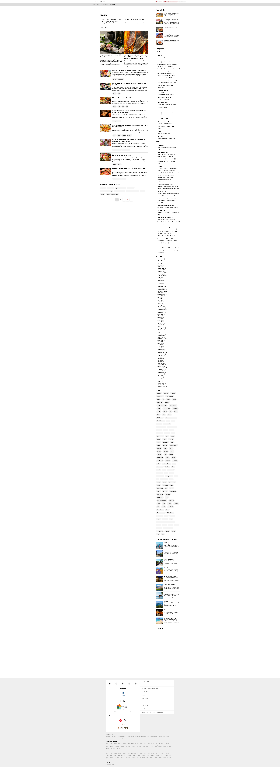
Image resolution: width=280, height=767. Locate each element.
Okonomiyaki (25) (173, 62)
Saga (156, 746)
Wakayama (161, 743)
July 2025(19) (161, 279)
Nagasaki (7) (161, 252)
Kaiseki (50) (160, 62)
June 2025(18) (161, 280)
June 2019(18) (161, 358)
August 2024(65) (161, 295)
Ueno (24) (160, 175)
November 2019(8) (162, 354)
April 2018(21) (161, 380)
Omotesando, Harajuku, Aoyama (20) (166, 184)
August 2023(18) (161, 314)
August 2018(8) (161, 374)
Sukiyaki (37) (167, 71)
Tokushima (134, 746)
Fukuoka (151, 746)
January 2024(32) (162, 306)
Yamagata (123, 745)
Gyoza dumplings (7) (169, 109)
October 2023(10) (162, 311)
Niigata (134, 745)
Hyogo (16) (173, 161)
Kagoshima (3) (165, 250)
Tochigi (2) (168, 200)
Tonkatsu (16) (169, 68)
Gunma (119, 743)
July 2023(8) (160, 315)
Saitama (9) (165, 198)
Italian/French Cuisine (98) (164, 97)
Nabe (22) (166, 62)
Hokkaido (167, 743)
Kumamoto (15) (175, 247)
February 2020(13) (162, 349)
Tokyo (107, 743)
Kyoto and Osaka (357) (163, 152)
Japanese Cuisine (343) (163, 73)
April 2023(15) (161, 320)
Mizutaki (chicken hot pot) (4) (165, 80)
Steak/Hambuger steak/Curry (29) (166, 94)
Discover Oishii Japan (105, 4)
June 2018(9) (161, 377)
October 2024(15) (162, 292)
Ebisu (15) (160, 173)
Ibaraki (111, 743)
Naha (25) (167, 207)
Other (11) (160, 136)
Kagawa (139, 746)
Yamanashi (152, 745)
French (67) (160, 99)
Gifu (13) (172, 233)
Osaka (149, 743)
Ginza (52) (166, 168)
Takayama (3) (167, 229)
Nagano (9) (160, 229)
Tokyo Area (108, 736)
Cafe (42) (166, 118)
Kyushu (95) (160, 246)
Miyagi (115, 745)
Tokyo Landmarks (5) (174, 173)
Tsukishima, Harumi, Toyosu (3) (171, 188)
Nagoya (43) (160, 231)
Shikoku (107, 738)
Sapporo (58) (161, 212)
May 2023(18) (161, 318)
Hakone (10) (176, 193)
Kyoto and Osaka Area (122, 736)
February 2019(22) (162, 364)
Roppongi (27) (173, 168)
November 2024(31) (162, 291)
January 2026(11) (162, 269)
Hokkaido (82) (168, 212)
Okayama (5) (166, 243)
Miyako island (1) (174, 207)
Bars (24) (160, 55)
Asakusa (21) (174, 170)
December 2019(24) (162, 352)
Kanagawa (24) (161, 200)
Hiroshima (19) (161, 240)
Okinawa (118, 748)
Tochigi (115, 743)
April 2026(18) (161, 265)
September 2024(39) (162, 294)
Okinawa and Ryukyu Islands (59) (166, 205)
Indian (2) (160, 123)
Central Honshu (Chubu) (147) (165, 227)
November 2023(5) (162, 309)
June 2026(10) (161, 262)
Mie (137, 743)
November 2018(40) (162, 369)
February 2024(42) (162, 305)
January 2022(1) (161, 329)
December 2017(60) (162, 386)
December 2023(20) (162, 308)
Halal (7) (160, 128)
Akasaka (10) (175, 186)
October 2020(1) (161, 337)
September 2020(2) (162, 338)
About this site (159, 1)
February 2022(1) (162, 328)
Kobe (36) (172, 154)
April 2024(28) (161, 302)
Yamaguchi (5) (169, 240)
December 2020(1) (162, 335)
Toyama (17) (166, 233)
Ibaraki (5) (173, 200)
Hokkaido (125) (161, 210)
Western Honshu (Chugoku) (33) (166, 238)
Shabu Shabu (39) (162, 64)
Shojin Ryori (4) (161, 68)
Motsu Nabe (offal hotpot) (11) (165, 77)
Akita (119, 745)
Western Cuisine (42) (163, 90)
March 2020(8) (161, 348)
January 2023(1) (161, 323)
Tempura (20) (161, 66)
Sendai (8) (160, 219)
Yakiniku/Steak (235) (163, 102)
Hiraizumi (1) (166, 219)
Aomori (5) (172, 219)
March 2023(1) (161, 321)
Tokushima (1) (161, 147)
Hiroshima (122, 746)
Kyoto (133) (167, 154)
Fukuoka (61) (161, 247)
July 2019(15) (161, 357)
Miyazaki (107, 748)
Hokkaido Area (131, 736)
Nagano (157, 745)
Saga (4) (178, 250)
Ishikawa (143, 745)
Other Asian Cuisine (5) (163, 121)
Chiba (129, 743)
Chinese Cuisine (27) (163, 107)
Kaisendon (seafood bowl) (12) (165, 82)
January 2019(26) (162, 366)
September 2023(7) (162, 312)
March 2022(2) (161, 326)
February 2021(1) (162, 334)
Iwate (111, 745)
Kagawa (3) (168, 147)
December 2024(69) (162, 289)
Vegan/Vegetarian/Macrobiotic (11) (166, 138)
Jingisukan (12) (168, 104)
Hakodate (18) (175, 212)
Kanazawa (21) (174, 229)
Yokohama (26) (169, 193)
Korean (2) (169, 123)
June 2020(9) (161, 343)
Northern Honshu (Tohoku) (140, 736)
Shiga (141, 743)
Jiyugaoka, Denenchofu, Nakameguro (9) (167, 177)
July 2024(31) (161, 297)
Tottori (107, 746)
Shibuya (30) (160, 170)
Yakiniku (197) (161, 104)
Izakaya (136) (161, 87)
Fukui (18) (160, 233)
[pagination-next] (131, 199)
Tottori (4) (160, 243)
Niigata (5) (172, 235)
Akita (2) (178, 221)
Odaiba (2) (160, 188)
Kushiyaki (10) (176, 68)
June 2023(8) (161, 317)
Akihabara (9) (166, 175)
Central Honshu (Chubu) (152, 736)
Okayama (117, 746)
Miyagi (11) (167, 221)
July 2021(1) (160, 331)
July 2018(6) (160, 375)
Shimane (111, 746)
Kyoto (145, 743)
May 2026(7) (160, 263)
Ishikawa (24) (161, 235)
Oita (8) (159, 250)
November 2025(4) (162, 272)
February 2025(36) (162, 286)
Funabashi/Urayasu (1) (163, 195)
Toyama (138, 745)
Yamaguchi (128, 746)
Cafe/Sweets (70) (162, 117)
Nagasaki (160, 746)
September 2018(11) (162, 372)
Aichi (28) (167, 235)
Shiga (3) (160, 163)
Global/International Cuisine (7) (166, 126)
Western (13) (161, 92)
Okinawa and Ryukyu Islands (120, 738)
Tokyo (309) (160, 168)
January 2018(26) (162, 384)
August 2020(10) (161, 340)
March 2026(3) (161, 266)
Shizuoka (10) (172, 198)
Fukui (148, 745)
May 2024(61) (161, 300)
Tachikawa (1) (161, 182)
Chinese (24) (161, 109)
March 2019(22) (161, 363)
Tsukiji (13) (165, 173)
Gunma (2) (160, 202)
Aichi (170, 745)
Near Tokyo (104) (162, 191)
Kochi (147, 746)
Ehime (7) (173, 147)
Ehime (143, 746)
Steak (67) (175, 104)
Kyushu (111, 738)
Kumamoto (165, 746)
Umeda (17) (171, 156)
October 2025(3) (161, 274)
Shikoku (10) (161, 145)
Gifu (161, 745)
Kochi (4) (160, 149)
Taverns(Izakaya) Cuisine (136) (165, 85)
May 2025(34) (161, 282)
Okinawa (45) (161, 207)
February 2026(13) (162, 268)
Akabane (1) (160, 186)
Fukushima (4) (161, 224)
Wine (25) (165, 133)
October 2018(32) (162, 371)
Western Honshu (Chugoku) (164, 736)
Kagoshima (113, 748)
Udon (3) (175, 82)
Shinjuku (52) (167, 170)
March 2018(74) (161, 381)
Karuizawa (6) (175, 231)
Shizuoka (166, 745)
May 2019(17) (161, 360)
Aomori (107, 745)
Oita (170, 746)
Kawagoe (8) (172, 195)
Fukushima (129, 745)
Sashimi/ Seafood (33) (163, 75)
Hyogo (152, 743)
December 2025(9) (162, 271)
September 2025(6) (162, 275)
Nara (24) (169, 159)
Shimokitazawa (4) (162, 179)
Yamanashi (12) (168, 231)
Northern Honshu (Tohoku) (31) (165, 217)
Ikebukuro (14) (173, 175)
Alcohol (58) (160, 131)
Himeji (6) (174, 159)
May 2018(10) (161, 378)
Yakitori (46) (160, 71)
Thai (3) (165, 123)
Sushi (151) (174, 64)
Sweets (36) (160, 118)
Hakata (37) (167, 247)
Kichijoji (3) (170, 179)
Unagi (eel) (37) (172, 75)
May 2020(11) (161, 344)
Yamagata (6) (161, 221)
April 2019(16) (161, 361)
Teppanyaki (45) (169, 66)
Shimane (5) (176, 240)
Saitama (124, 743)
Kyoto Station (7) (162, 159)
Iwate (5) (173, 221)
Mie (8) (168, 161)
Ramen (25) (160, 114)
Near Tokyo (114, 736)
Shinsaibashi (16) (162, 161)
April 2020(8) (161, 346)
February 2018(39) (162, 383)
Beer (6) (170, 133)
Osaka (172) (160, 154)
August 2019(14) (161, 355)
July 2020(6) (160, 341)
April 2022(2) (161, 325)
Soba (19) (169, 64)
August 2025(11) (161, 277)
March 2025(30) (161, 285)
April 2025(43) (161, 283)
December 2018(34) (162, 367)
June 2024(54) (161, 298)
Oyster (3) (171, 73)
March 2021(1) (161, 332)
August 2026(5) (161, 259)
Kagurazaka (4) (167, 186)
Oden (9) (175, 80)
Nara (157, 743)
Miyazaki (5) (172, 250)
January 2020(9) (161, 351)
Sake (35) (160, 133)
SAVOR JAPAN (96, 4)
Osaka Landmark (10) (163, 156)
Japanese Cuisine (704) (163, 60)
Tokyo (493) (160, 166)
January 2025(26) (162, 288)
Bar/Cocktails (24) (162, 57)
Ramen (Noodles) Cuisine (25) (165, 112)
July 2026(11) (161, 260)
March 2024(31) (161, 303)
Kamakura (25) (161, 193)
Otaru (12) (160, 214)
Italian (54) (166, 99)
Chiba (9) (160, 198)
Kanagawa (133, 743)
